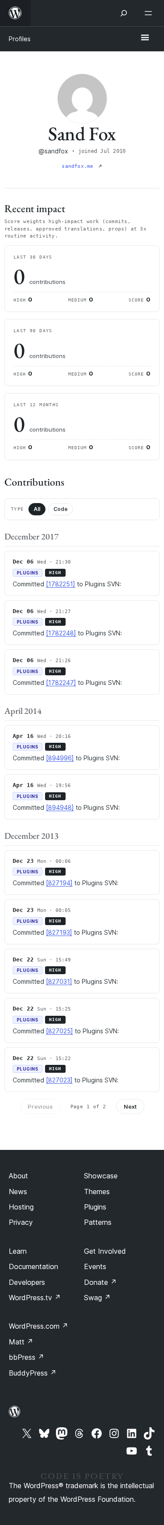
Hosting (21, 1206)
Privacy (21, 1222)
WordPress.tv (35, 1297)
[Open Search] (124, 13)
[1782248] (61, 633)
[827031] (59, 981)
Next (130, 1106)
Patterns (98, 1222)
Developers (27, 1282)
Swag (97, 1297)
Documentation (33, 1266)
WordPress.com (38, 1326)
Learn (18, 1251)
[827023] (59, 1080)
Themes (97, 1191)
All (37, 509)
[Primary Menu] (145, 38)
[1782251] (60, 584)
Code (60, 509)
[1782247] (61, 682)
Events (95, 1266)
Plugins (95, 1206)
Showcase (101, 1175)
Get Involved (105, 1251)
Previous (40, 1106)
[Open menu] (150, 13)
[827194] (59, 883)
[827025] (59, 1031)
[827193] (59, 932)
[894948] (60, 807)
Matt (21, 1341)
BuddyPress (32, 1373)
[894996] (60, 758)
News (18, 1191)
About (18, 1175)
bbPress (26, 1357)
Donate (100, 1282)
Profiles (20, 39)
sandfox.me (79, 166)
